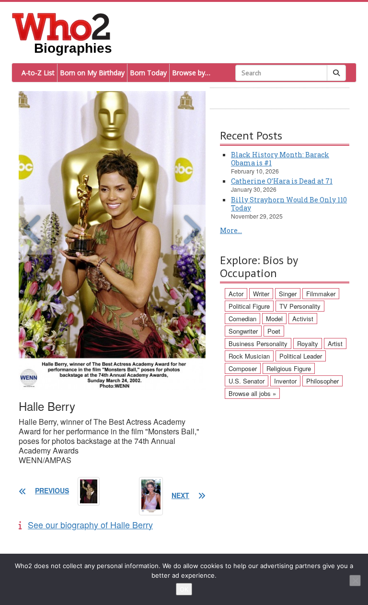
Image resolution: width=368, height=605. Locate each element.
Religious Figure (288, 368)
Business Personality (258, 343)
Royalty (307, 343)
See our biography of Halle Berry (90, 524)
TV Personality (300, 306)
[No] (355, 580)
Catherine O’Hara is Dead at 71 (282, 181)
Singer (288, 293)
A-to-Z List (38, 72)
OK (184, 589)
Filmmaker (320, 293)
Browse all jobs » (252, 393)
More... (231, 230)
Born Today (148, 72)
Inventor (285, 380)
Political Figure (249, 306)
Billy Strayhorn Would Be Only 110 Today (289, 203)
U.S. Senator (246, 380)
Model (274, 318)
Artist (335, 343)
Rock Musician (249, 356)
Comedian (242, 318)
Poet (273, 331)
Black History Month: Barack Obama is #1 (280, 158)
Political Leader (300, 356)
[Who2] (61, 26)
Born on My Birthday (92, 72)
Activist (302, 318)
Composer (243, 368)
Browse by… (191, 72)
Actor (236, 293)
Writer (261, 293)
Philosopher (322, 380)
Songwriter (243, 331)
